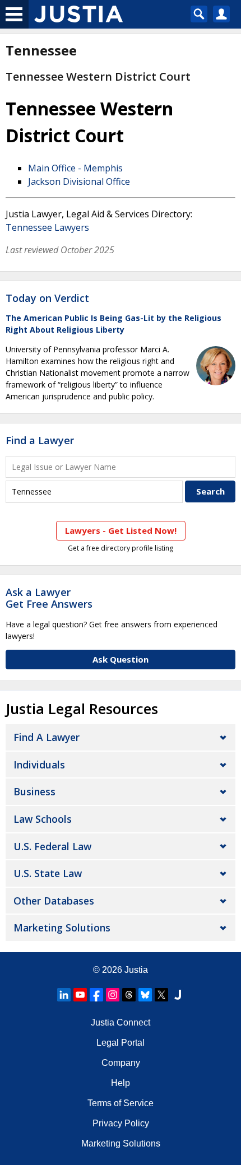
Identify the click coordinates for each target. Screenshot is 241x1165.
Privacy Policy (120, 1123)
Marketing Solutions (61, 927)
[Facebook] (96, 994)
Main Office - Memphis (75, 168)
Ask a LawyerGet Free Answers (49, 598)
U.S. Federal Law (52, 846)
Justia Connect (120, 1022)
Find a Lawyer (40, 440)
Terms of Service (120, 1103)
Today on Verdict (47, 298)
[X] (161, 994)
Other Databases (53, 900)
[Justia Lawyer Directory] (177, 994)
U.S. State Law (47, 873)
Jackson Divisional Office (79, 181)
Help (120, 1083)
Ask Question (120, 659)
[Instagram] (112, 994)
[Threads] (129, 994)
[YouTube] (80, 994)
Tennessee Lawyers (47, 227)
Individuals (39, 764)
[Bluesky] (145, 994)
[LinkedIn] (64, 994)
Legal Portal (120, 1042)
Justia (136, 970)
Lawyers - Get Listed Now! (121, 530)
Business (34, 791)
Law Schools (42, 819)
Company (120, 1063)
